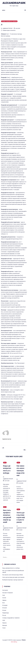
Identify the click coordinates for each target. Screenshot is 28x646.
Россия (4, 615)
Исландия (4, 605)
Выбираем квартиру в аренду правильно (12, 580)
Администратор (7, 28)
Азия (3, 595)
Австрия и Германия (7, 593)
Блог (5, 462)
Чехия (4, 628)
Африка (4, 600)
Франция (4, 625)
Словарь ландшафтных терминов (9, 21)
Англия (4, 598)
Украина (4, 623)
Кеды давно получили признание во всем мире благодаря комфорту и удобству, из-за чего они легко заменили (7, 492)
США (3, 620)
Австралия (5, 590)
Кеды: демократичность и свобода (11, 568)
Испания (4, 608)
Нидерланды (5, 613)
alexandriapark (14, 3)
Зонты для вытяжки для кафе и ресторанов (13, 577)
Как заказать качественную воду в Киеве (12, 575)
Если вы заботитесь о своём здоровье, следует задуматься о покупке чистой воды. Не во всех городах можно (21, 494)
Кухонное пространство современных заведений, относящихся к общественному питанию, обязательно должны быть (21, 541)
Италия (4, 610)
